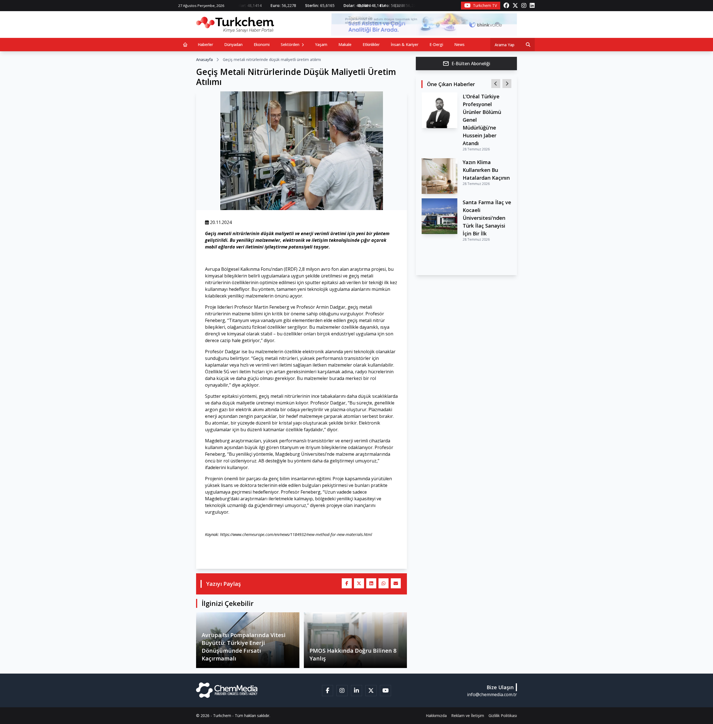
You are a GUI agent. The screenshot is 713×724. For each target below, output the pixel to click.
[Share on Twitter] (359, 583)
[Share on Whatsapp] (383, 583)
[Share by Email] (395, 583)
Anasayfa (204, 59)
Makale (344, 44)
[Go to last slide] (495, 83)
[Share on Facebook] (346, 583)
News (459, 44)
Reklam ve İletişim (467, 715)
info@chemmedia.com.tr (492, 694)
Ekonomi (262, 44)
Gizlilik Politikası (503, 715)
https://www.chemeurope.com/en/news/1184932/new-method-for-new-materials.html (296, 534)
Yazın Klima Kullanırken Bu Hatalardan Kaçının (486, 170)
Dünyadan (233, 44)
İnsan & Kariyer (404, 44)
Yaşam (321, 44)
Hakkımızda (436, 715)
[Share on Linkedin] (371, 583)
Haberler (205, 44)
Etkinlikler (371, 44)
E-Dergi (436, 44)
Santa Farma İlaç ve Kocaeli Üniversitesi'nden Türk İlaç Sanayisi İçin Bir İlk (487, 218)
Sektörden (291, 44)
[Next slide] (506, 83)
